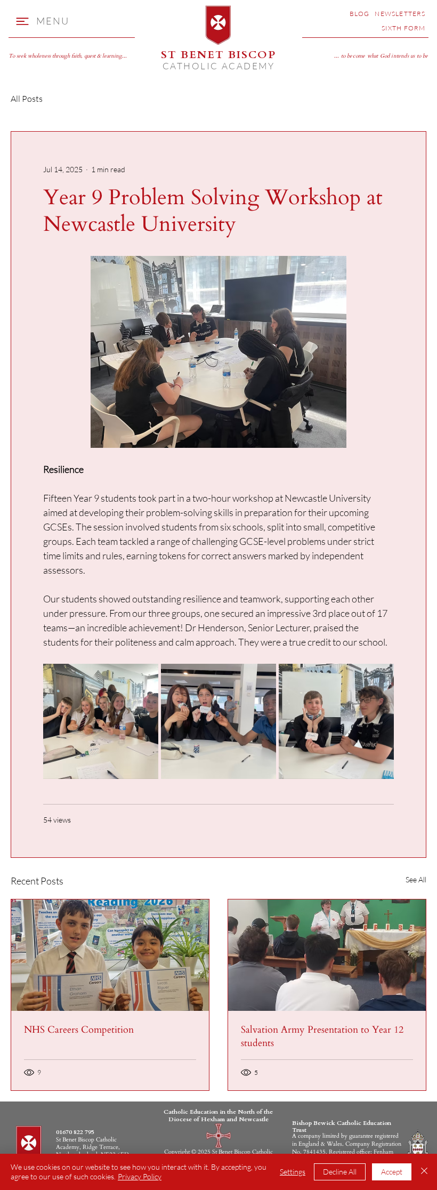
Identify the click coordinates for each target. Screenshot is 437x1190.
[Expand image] (100, 721)
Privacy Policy (139, 1176)
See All (416, 879)
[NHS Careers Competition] (110, 955)
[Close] (424, 1171)
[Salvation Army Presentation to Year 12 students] (327, 955)
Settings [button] (292, 1171)
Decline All (340, 1171)
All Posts (27, 98)
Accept (391, 1171)
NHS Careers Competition (79, 1029)
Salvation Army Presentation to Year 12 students (322, 1036)
